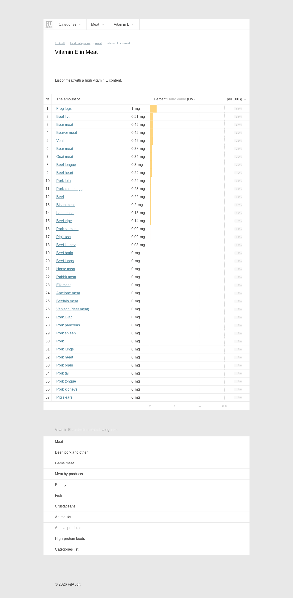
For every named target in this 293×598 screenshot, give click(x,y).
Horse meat (65, 269)
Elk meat (63, 285)
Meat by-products (69, 474)
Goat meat (64, 157)
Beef (60, 197)
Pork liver (64, 317)
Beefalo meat (67, 301)
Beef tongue (66, 165)
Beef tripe (64, 221)
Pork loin (63, 181)
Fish (58, 495)
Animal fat (63, 517)
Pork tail (63, 373)
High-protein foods (70, 538)
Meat (59, 442)
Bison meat (65, 205)
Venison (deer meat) (72, 309)
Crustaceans (65, 506)
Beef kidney (66, 245)
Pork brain (64, 365)
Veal (60, 141)
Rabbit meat (66, 277)
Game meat (64, 463)
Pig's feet (63, 237)
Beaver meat (66, 133)
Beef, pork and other (71, 452)
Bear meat (64, 125)
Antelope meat (68, 293)
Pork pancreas (68, 325)
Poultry (60, 485)
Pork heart (64, 357)
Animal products (68, 528)
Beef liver (64, 116)
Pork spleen (66, 333)
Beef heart (64, 173)
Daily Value (176, 99)
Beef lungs (65, 261)
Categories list (66, 549)
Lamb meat (65, 213)
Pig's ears (64, 397)
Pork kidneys (66, 389)
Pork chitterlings (69, 189)
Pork (60, 341)
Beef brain (64, 253)
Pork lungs (65, 349)
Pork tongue (66, 381)
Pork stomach (67, 229)
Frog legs (64, 108)
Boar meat (64, 149)
